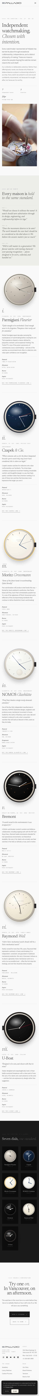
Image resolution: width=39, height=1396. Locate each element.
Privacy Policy (9, 1387)
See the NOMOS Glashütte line (15, 752)
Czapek (8, 451)
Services (25, 1373)
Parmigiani (10, 320)
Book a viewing (19, 1314)
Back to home (19, 1321)
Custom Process (7, 1373)
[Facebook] (7, 1357)
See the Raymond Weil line (13, 994)
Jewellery (5, 1367)
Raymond (10, 936)
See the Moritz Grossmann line (15, 630)
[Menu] (35, 3)
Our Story (25, 1367)
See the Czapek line (11, 511)
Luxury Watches (7, 1370)
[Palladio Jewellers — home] (16, 3)
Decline (7, 1391)
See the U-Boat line (11, 1111)
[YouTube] (10, 1357)
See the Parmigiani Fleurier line (16, 383)
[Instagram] (3, 1357)
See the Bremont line (11, 872)
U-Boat (7, 1058)
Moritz (7, 575)
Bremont (9, 817)
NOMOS (9, 695)
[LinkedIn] (18, 1357)
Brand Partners (27, 1370)
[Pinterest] (14, 1357)
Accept (15, 1391)
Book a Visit (26, 1377)
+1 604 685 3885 (28, 1358)
